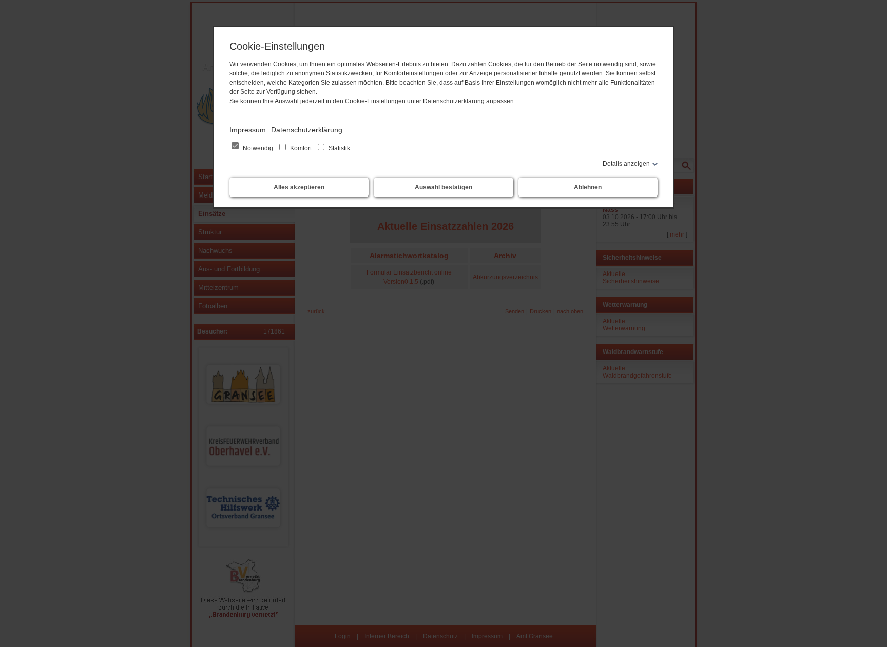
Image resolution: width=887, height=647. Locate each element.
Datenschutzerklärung (306, 130)
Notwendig (258, 148)
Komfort (300, 148)
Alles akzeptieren (299, 187)
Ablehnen (588, 187)
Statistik (338, 148)
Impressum (247, 130)
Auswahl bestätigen (443, 187)
